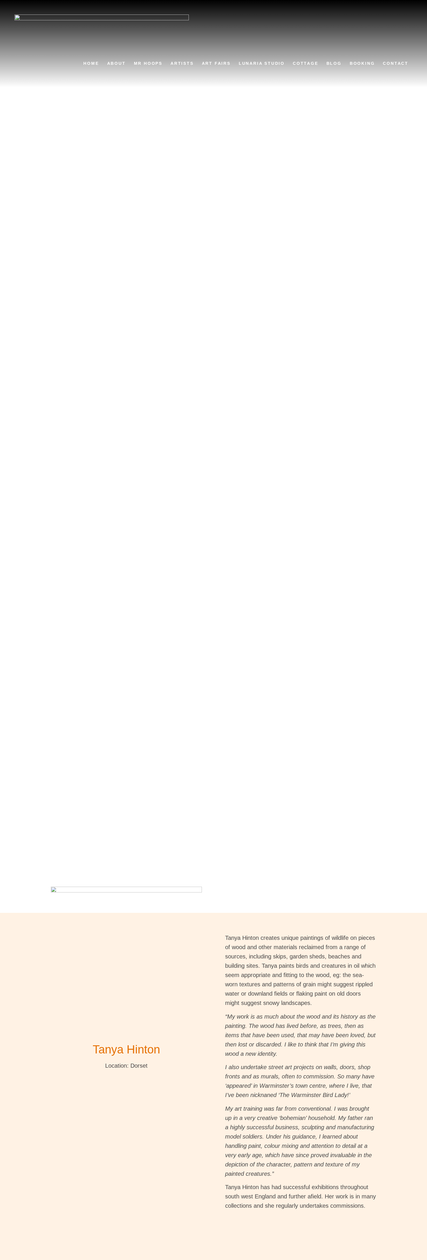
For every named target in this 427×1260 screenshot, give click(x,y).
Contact (395, 63)
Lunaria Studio (262, 63)
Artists (182, 63)
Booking (362, 63)
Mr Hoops (148, 63)
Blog (334, 63)
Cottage (305, 63)
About (116, 63)
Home (91, 63)
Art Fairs (216, 63)
